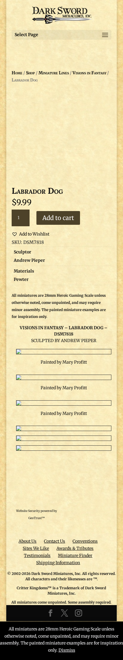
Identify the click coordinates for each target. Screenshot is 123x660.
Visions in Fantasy (89, 73)
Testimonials (37, 555)
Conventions (85, 541)
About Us (27, 541)
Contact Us (54, 541)
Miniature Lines (54, 73)
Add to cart (58, 217)
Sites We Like (36, 548)
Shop (30, 73)
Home (17, 73)
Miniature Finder (75, 555)
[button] (30, 234)
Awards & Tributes (74, 548)
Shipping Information (58, 562)
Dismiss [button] (67, 650)
